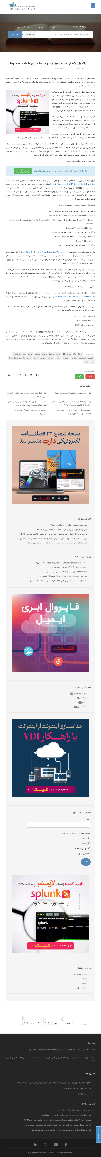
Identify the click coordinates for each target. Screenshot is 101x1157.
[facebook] (25, 375)
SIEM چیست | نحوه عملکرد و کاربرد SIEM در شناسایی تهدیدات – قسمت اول (58, 580)
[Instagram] (45, 1145)
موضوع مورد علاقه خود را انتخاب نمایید (75, 833)
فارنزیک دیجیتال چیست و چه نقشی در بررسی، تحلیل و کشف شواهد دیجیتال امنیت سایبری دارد (26, 403)
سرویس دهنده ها (80, 693)
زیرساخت (83, 698)
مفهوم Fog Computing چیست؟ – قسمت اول (69, 567)
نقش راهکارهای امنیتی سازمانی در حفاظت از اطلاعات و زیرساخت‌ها (27, 395)
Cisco (92, 362)
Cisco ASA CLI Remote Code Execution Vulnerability (43, 252)
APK (84, 27)
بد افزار (79, 354)
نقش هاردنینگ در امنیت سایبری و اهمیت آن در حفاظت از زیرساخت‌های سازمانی (73, 412)
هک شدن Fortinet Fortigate (43, 358)
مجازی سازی (82, 706)
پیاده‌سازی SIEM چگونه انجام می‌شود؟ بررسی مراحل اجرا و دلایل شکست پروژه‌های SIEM (71, 403)
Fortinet (74, 358)
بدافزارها (43, 354)
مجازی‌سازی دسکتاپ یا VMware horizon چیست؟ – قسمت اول (63, 576)
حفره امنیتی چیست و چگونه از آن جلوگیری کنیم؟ (73, 393)
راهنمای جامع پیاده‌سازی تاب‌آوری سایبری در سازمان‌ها (30, 412)
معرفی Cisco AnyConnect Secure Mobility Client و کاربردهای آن (61, 562)
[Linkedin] (35, 1145)
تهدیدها (29, 354)
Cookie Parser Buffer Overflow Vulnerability (75, 296)
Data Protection (54, 354)
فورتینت (58, 358)
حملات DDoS (66, 354)
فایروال (86, 362)
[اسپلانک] (27, 111)
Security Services (18, 354)
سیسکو (29, 358)
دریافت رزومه (44, 1049)
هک (73, 354)
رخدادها (36, 354)
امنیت (65, 27)
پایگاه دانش (75, 27)
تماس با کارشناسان (23, 171)
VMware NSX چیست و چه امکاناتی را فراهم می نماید (66, 571)
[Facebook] (66, 1145)
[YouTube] (56, 1145)
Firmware (66, 358)
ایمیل (87, 819)
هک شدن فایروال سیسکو (16, 358)
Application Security (86, 358)
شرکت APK (83, 171)
